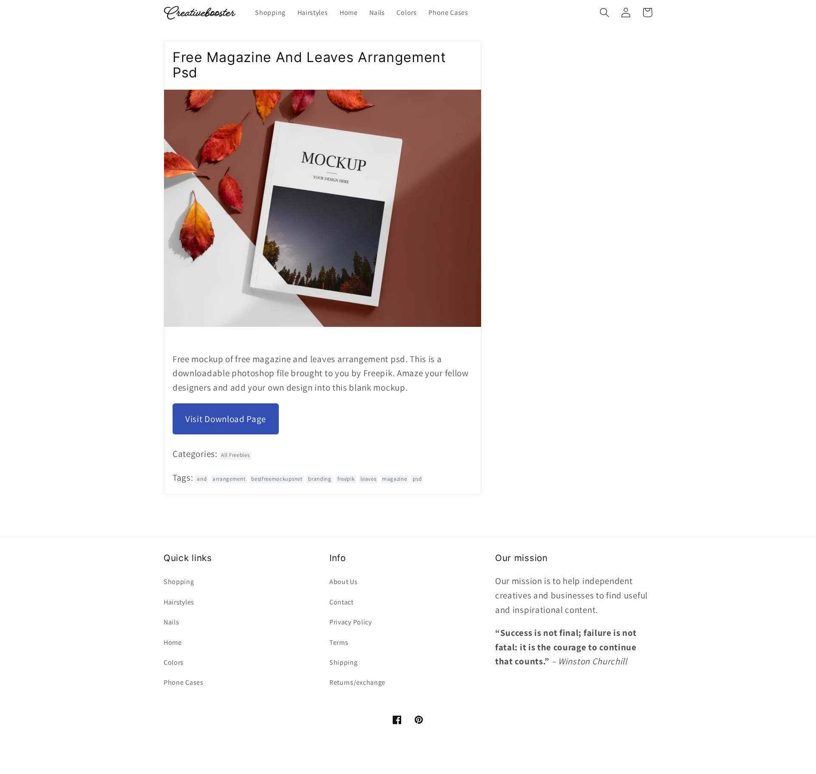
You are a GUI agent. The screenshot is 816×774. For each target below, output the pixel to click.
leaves (368, 478)
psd (417, 478)
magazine (394, 478)
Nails (171, 622)
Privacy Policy (350, 622)
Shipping (343, 662)
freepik (346, 478)
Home (173, 642)
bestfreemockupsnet (276, 478)
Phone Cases (184, 682)
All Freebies (235, 455)
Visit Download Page (225, 419)
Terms (338, 642)
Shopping (179, 581)
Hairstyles (179, 602)
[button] (604, 12)
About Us (343, 581)
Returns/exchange (357, 682)
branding (320, 478)
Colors (174, 662)
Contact (341, 602)
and (202, 478)
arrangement (229, 478)
